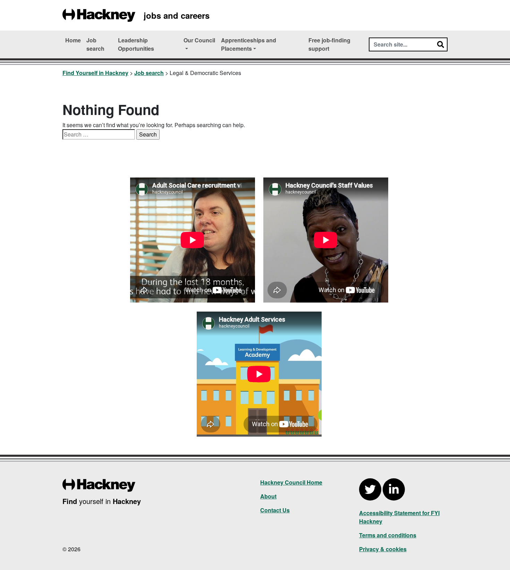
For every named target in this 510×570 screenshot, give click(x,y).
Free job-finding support (329, 44)
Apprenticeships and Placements (248, 44)
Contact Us (275, 510)
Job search (95, 44)
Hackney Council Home (291, 482)
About (268, 496)
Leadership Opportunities (136, 44)
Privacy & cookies (383, 549)
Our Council (199, 40)
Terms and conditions (387, 535)
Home (73, 40)
